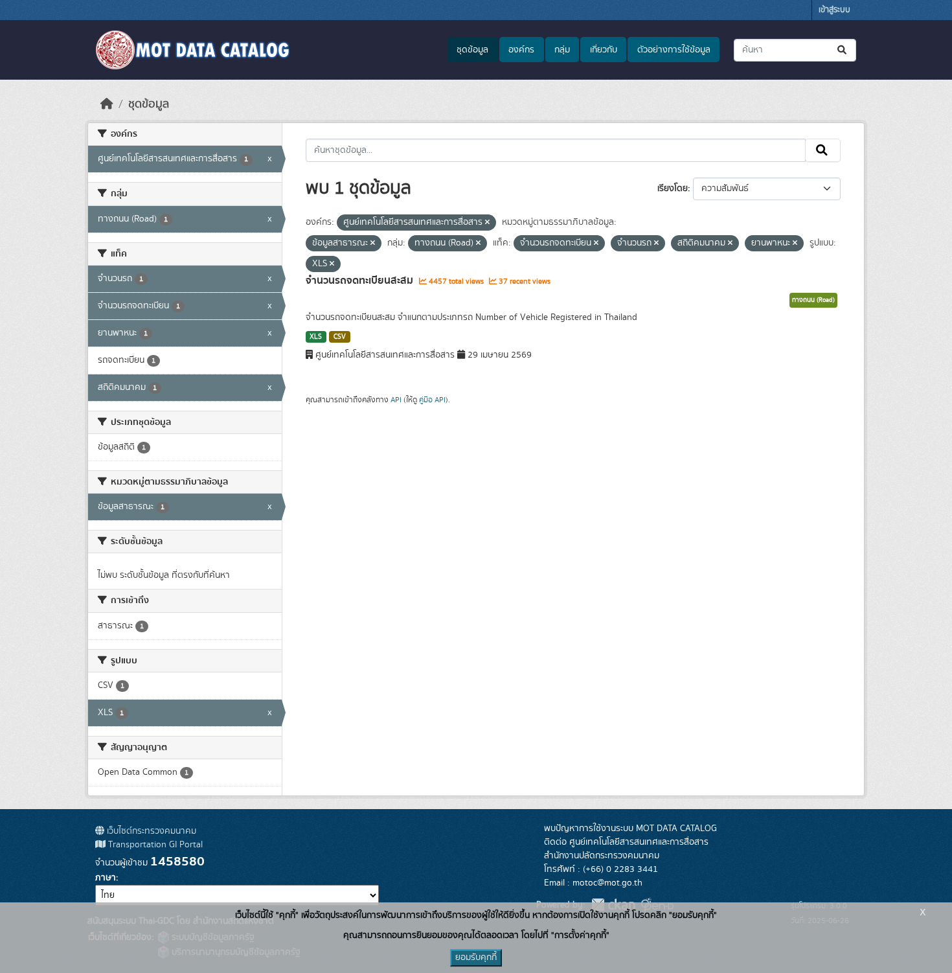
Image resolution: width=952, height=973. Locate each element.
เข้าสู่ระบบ (834, 10)
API (396, 400)
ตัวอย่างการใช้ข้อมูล (673, 49)
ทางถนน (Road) (813, 299)
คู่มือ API (432, 400)
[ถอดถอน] (487, 223)
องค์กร (521, 49)
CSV (340, 337)
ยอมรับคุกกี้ (476, 957)
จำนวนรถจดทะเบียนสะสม (361, 280)
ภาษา (105, 877)
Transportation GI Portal (154, 844)
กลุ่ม (562, 49)
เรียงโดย (672, 188)
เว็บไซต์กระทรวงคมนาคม (150, 831)
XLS (316, 337)
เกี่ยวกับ (603, 49)
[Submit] (843, 50)
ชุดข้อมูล (472, 49)
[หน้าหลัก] (106, 104)
